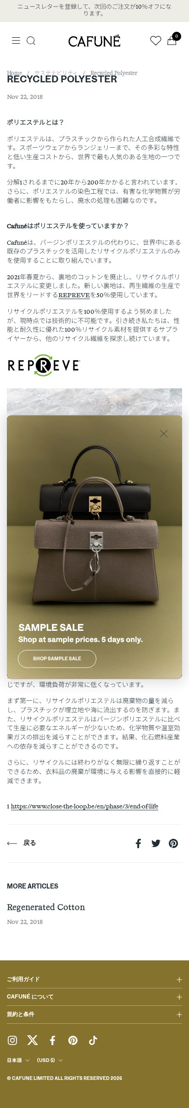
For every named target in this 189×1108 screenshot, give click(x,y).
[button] (31, 40)
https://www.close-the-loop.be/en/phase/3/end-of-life (84, 806)
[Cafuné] (94, 40)
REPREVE (74, 295)
